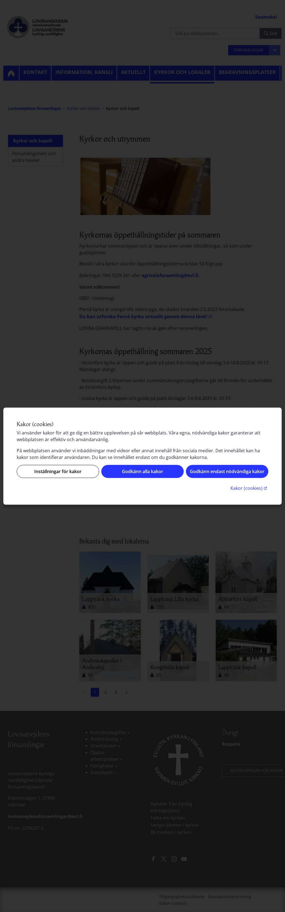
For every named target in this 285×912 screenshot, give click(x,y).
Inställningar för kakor (58, 471)
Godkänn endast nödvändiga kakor (227, 471)
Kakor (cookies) (249, 488)
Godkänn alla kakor (142, 471)
